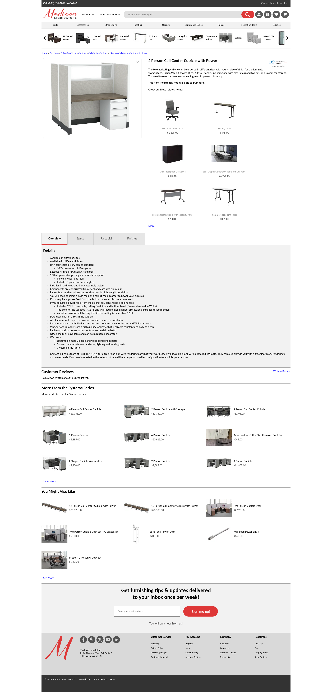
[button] (247, 14)
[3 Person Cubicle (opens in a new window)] (219, 468)
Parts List (106, 238)
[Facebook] (83, 639)
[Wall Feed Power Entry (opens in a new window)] (219, 542)
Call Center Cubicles (97, 53)
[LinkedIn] (116, 639)
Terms (112, 679)
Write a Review (281, 371)
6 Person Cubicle (160, 435)
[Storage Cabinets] (283, 44)
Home (44, 53)
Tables (221, 25)
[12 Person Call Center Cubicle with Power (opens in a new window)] (54, 513)
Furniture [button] (88, 14)
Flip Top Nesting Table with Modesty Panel (172, 215)
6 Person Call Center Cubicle (85, 409)
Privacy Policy (100, 679)
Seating (138, 25)
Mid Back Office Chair (172, 128)
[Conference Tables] (197, 44)
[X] (100, 639)
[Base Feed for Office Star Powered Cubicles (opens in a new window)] (219, 445)
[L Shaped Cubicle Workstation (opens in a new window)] (54, 471)
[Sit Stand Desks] (140, 44)
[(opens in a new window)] (278, 62)
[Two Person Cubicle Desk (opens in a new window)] (219, 516)
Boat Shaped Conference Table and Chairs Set (224, 172)
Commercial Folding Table (224, 215)
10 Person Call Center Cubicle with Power (174, 506)
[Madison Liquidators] (60, 18)
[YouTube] (108, 639)
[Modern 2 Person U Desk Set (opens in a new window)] (54, 568)
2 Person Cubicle (78, 435)
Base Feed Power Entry (162, 532)
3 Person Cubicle (242, 461)
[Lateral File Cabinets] (254, 44)
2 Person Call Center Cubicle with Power (128, 53)
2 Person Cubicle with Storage (168, 409)
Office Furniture (68, 53)
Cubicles (276, 25)
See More (48, 578)
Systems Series (277, 66)
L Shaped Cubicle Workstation (85, 461)
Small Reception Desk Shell (173, 172)
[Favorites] (276, 17)
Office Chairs (111, 25)
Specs (80, 238)
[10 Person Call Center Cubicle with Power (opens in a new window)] (137, 513)
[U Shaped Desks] (54, 44)
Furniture (54, 53)
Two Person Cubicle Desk (247, 506)
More (151, 226)
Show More (49, 481)
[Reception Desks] (169, 44)
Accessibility (84, 679)
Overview (54, 238)
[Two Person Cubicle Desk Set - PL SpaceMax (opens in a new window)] (54, 542)
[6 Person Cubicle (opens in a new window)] (137, 442)
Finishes (132, 238)
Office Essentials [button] (110, 14)
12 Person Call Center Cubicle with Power (92, 506)
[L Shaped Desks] (83, 44)
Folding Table (224, 128)
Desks (55, 25)
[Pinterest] (91, 639)
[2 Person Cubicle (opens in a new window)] (54, 445)
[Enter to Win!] (267, 17)
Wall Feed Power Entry (246, 532)
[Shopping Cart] (285, 14)
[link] (285, 14)
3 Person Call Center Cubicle (249, 409)
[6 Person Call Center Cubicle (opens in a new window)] (54, 417)
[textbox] (147, 611)
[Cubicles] (226, 44)
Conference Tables (193, 25)
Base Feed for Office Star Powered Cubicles (257, 435)
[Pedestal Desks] (111, 44)
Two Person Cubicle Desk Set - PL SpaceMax (93, 532)
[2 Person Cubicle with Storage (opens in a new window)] (137, 418)
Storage (166, 25)
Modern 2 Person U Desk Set (85, 557)
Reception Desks (249, 25)
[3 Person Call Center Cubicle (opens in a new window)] (219, 417)
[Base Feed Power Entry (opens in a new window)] (135, 545)
